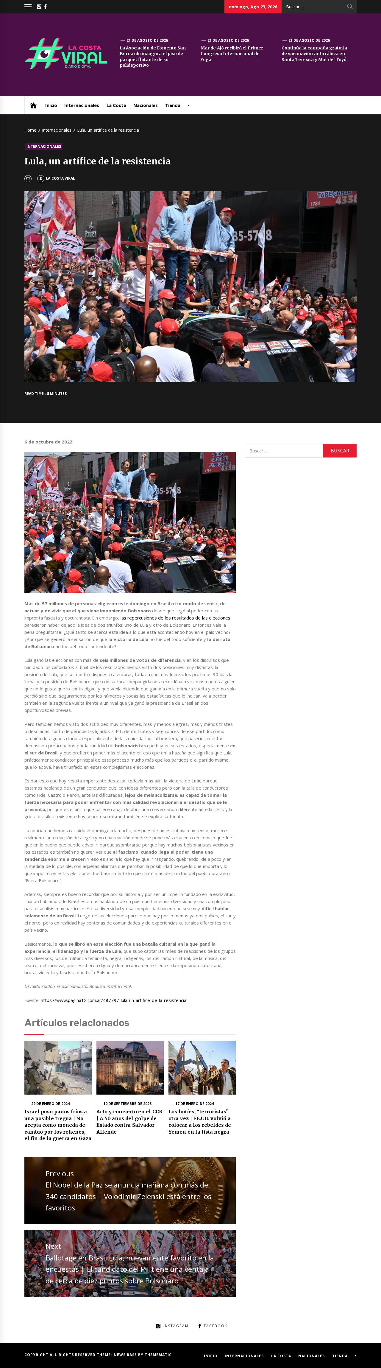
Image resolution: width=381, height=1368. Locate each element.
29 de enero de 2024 (50, 1103)
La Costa (116, 105)
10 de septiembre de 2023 (127, 1103)
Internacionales (81, 105)
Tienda (172, 105)
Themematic (158, 1354)
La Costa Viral (60, 178)
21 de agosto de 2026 (147, 40)
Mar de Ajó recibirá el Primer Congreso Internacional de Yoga (232, 53)
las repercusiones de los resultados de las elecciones (175, 618)
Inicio (51, 105)
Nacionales (145, 105)
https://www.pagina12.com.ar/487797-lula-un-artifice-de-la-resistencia (113, 1000)
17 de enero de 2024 (194, 1103)
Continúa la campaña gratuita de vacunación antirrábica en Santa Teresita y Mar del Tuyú (314, 53)
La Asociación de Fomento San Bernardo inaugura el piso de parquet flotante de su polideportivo (153, 56)
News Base (126, 1354)
